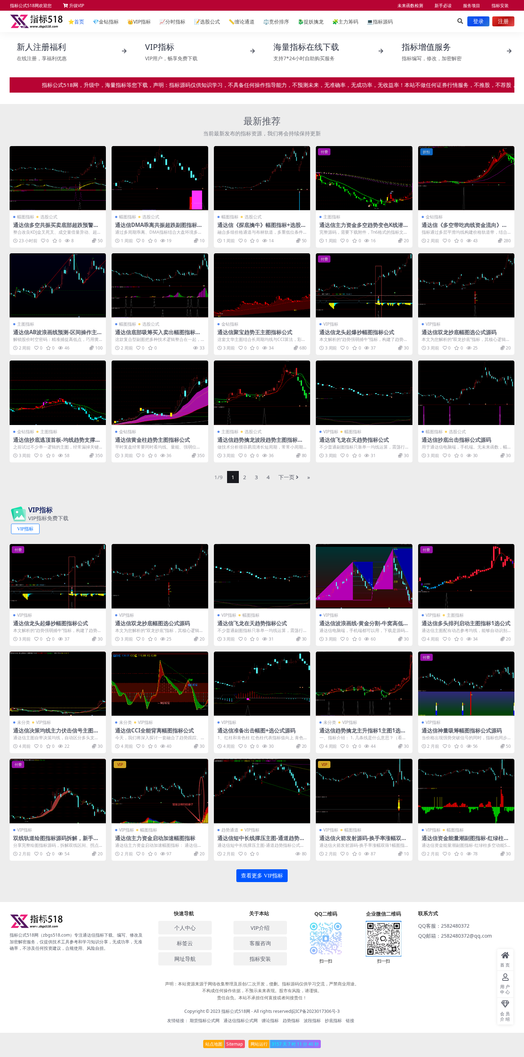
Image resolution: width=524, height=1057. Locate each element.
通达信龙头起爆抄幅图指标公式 (356, 332)
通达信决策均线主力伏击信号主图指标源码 (56, 733)
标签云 (185, 943)
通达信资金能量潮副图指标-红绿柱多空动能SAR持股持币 (465, 841)
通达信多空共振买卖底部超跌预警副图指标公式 (56, 228)
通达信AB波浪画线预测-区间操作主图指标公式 (57, 335)
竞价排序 (276, 21)
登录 (478, 21)
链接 (350, 1020)
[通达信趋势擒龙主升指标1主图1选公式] (364, 684)
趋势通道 (229, 830)
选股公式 (207, 21)
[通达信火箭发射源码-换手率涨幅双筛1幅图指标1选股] (364, 791)
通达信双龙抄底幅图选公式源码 (459, 332)
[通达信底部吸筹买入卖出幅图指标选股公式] (160, 285)
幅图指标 (25, 217)
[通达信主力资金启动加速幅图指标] (160, 791)
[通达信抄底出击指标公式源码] (466, 393)
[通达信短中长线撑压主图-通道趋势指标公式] (262, 791)
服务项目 (471, 5)
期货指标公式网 (205, 1020)
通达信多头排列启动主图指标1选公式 (466, 623)
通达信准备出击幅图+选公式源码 (256, 730)
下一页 (286, 477)
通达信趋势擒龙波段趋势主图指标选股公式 (260, 443)
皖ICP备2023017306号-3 (315, 1011)
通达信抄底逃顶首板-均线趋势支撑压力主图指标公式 (57, 443)
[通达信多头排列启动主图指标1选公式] (466, 576)
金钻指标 (106, 21)
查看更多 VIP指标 (262, 876)
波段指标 (312, 1020)
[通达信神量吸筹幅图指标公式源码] (466, 684)
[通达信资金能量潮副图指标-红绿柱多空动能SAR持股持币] (466, 791)
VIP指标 (139, 21)
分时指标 (172, 21)
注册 (503, 21)
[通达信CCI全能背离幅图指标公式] (160, 684)
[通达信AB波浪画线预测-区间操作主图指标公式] (58, 285)
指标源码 (380, 21)
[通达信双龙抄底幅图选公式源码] (466, 285)
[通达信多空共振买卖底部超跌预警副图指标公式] (58, 178)
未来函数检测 (410, 5)
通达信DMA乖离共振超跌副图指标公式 (158, 228)
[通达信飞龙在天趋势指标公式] (364, 393)
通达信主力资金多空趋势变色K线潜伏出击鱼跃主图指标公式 (364, 228)
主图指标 (331, 217)
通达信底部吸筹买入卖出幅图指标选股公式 (158, 335)
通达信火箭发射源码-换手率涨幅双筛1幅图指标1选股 (363, 841)
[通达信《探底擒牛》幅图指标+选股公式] (262, 178)
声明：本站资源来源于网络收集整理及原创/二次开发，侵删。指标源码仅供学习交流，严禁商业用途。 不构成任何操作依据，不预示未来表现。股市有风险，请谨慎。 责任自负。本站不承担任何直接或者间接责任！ (262, 990)
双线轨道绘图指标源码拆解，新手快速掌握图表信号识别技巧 (56, 841)
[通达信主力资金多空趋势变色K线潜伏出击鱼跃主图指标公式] (364, 178)
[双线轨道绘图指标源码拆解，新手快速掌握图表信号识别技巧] (58, 791)
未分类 (23, 722)
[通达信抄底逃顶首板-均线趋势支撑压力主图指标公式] (58, 393)
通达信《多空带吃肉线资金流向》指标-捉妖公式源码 (464, 228)
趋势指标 (291, 1020)
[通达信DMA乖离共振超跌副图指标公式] (160, 178)
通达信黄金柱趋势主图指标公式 (152, 439)
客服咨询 (260, 943)
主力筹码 (345, 21)
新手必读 (443, 5)
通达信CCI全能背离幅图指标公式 (154, 730)
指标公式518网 (235, 1011)
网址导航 (185, 958)
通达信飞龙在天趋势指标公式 (354, 439)
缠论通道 (241, 21)
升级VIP (76, 5)
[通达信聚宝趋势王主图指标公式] (262, 285)
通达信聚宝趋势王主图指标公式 (254, 332)
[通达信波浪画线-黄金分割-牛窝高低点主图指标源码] (364, 576)
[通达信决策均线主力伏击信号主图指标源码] (58, 684)
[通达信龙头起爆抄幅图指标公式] (364, 285)
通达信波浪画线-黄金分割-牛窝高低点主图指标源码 (364, 626)
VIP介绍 (260, 927)
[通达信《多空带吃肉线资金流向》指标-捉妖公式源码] (466, 178)
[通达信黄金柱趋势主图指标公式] (160, 393)
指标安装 (500, 5)
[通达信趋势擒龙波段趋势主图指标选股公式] (262, 393)
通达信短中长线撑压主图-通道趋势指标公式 (261, 841)
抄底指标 (333, 1020)
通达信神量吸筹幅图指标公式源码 (462, 730)
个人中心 (185, 927)
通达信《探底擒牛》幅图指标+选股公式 (261, 228)
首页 (76, 21)
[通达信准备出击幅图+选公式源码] (262, 684)
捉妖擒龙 (311, 21)
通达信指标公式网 (241, 1020)
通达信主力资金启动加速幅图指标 (155, 837)
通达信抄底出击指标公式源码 (456, 439)
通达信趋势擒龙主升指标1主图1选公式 (362, 733)
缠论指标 (270, 1020)
